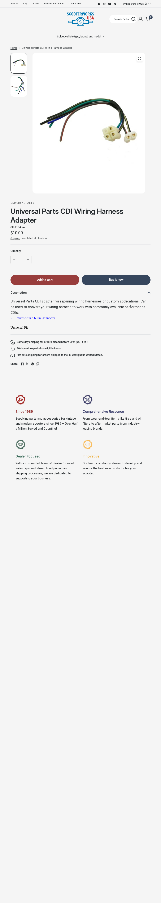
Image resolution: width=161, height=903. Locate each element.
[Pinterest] (115, 3)
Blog (24, 3)
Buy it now (116, 280)
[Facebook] (99, 3)
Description (18, 293)
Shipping (15, 238)
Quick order (74, 3)
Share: (14, 363)
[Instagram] (104, 3)
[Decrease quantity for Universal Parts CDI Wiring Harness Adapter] (14, 259)
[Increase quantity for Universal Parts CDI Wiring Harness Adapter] (28, 259)
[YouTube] (110, 3)
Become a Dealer (54, 3)
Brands (14, 3)
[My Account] (140, 19)
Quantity (15, 250)
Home (13, 47)
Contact (36, 3)
